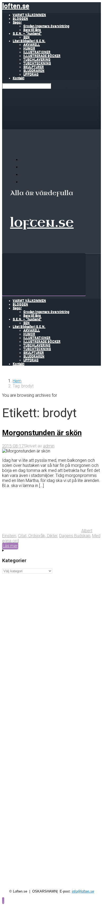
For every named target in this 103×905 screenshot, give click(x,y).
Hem (17, 380)
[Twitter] (24, 174)
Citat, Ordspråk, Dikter (37, 535)
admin (48, 446)
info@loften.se (83, 891)
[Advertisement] (51, 625)
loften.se (15, 6)
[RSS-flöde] (24, 159)
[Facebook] (24, 167)
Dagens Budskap (74, 535)
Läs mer (10, 545)
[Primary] (44, 274)
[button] (3, 900)
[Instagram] (24, 182)
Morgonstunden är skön (42, 432)
